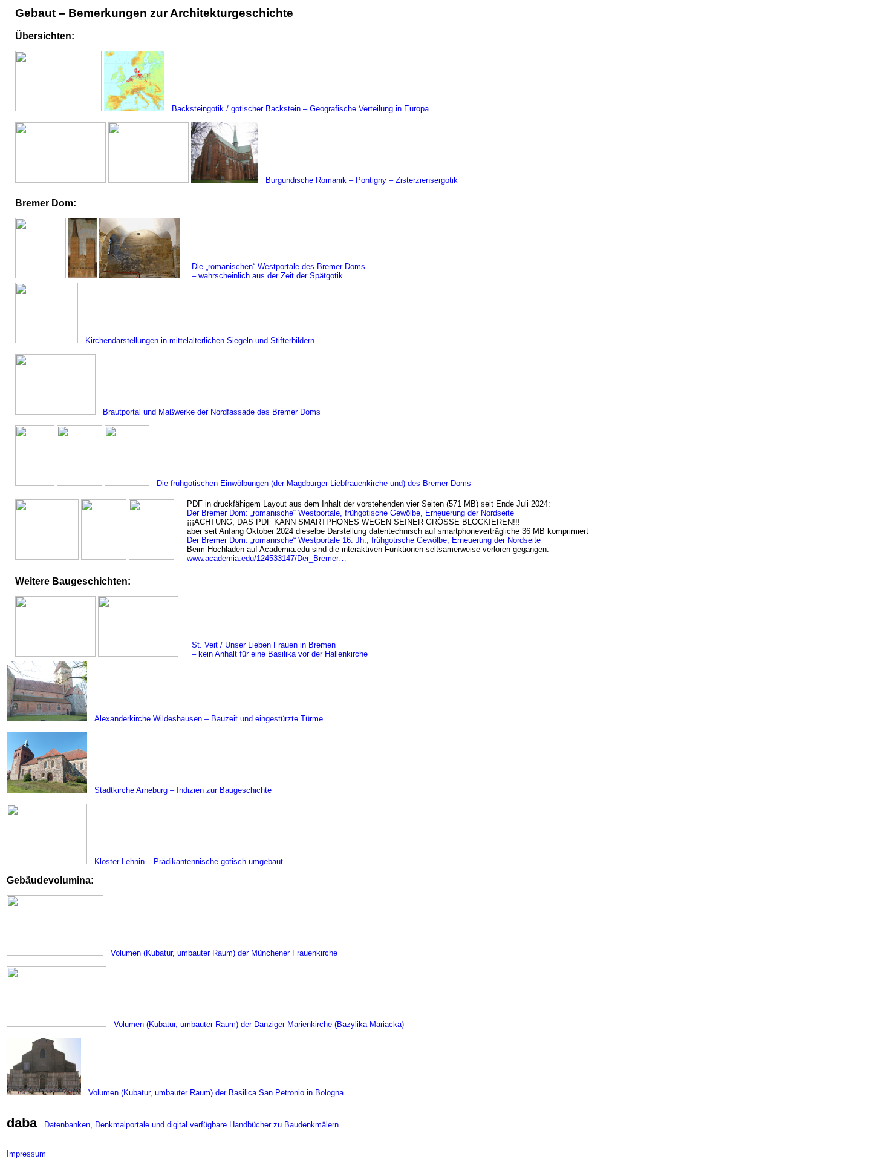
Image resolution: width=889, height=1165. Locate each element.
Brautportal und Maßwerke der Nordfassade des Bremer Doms (209, 411)
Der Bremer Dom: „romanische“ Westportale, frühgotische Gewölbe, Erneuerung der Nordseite (350, 512)
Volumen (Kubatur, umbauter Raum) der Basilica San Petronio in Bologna (213, 1092)
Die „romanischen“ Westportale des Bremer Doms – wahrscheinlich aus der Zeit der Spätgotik (276, 271)
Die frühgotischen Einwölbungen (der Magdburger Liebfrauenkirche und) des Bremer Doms (311, 483)
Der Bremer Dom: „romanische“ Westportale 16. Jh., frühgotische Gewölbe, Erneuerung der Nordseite (364, 540)
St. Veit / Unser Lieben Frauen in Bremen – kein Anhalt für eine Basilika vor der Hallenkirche (277, 649)
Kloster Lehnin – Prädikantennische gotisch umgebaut (186, 861)
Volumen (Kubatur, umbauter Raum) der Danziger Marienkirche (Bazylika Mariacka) (256, 1024)
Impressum (26, 1153)
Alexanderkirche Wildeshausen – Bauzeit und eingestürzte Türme (206, 718)
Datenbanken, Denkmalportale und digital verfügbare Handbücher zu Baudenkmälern (189, 1124)
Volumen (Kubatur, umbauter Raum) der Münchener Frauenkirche (221, 952)
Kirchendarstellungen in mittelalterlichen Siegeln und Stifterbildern (197, 340)
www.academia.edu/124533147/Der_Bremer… (267, 558)
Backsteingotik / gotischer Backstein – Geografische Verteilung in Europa (298, 108)
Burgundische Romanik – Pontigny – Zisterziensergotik (359, 180)
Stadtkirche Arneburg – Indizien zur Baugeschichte (181, 790)
